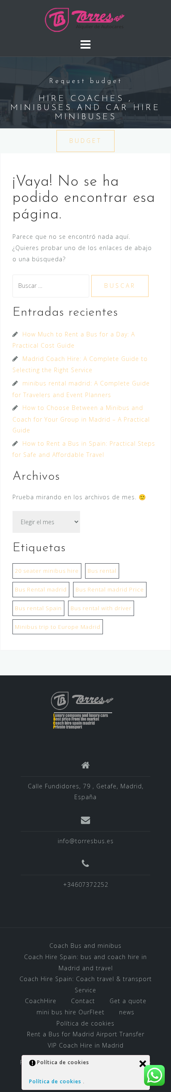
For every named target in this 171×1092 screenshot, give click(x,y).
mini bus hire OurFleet (71, 1012)
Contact (83, 1001)
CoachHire (40, 1001)
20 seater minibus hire (47, 570)
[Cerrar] (142, 1063)
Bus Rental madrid (41, 589)
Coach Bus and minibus (85, 946)
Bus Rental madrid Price (110, 589)
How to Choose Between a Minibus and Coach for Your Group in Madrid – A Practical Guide (81, 419)
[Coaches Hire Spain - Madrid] (85, 18)
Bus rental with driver (101, 608)
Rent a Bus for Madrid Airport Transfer (85, 1034)
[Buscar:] (51, 286)
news (126, 1012)
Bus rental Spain (38, 608)
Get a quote (128, 1001)
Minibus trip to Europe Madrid (57, 627)
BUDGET (85, 141)
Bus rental (102, 570)
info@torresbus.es (86, 841)
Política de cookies (85, 1023)
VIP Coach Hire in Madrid (86, 1045)
